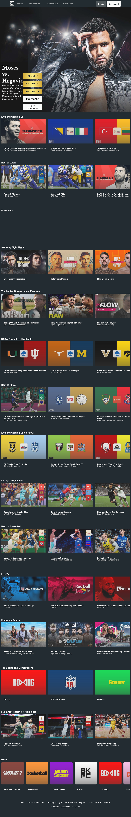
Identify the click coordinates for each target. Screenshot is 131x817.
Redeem (55, 806)
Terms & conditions (36, 802)
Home (20, 4)
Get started (114, 4)
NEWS (107, 802)
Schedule (52, 4)
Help (23, 802)
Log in (101, 4)
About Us (65, 806)
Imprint (82, 802)
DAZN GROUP (95, 802)
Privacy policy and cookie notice (62, 802)
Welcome (68, 4)
